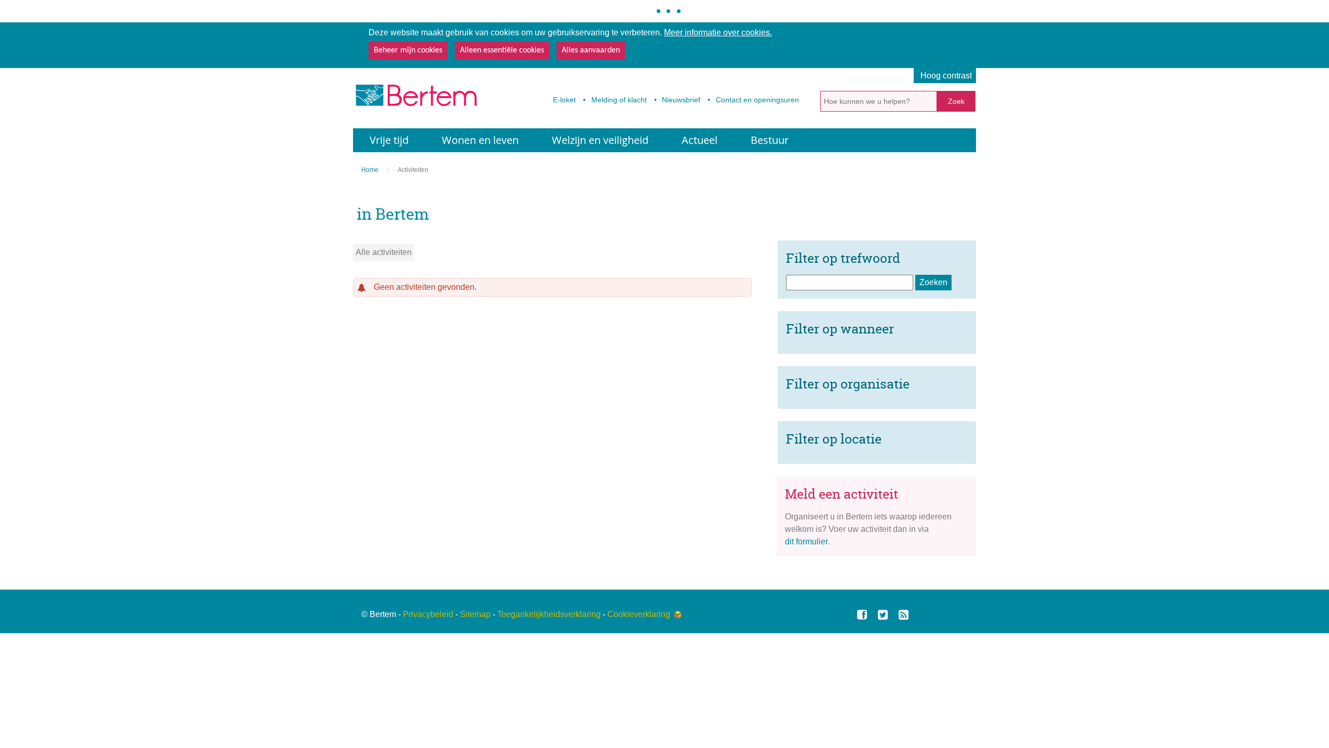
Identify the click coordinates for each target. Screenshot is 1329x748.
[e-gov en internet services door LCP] (677, 614)
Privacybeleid (428, 614)
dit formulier (806, 541)
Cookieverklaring (638, 614)
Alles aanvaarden (591, 50)
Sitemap (475, 614)
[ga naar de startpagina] (415, 98)
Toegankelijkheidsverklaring (549, 614)
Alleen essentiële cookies (502, 50)
